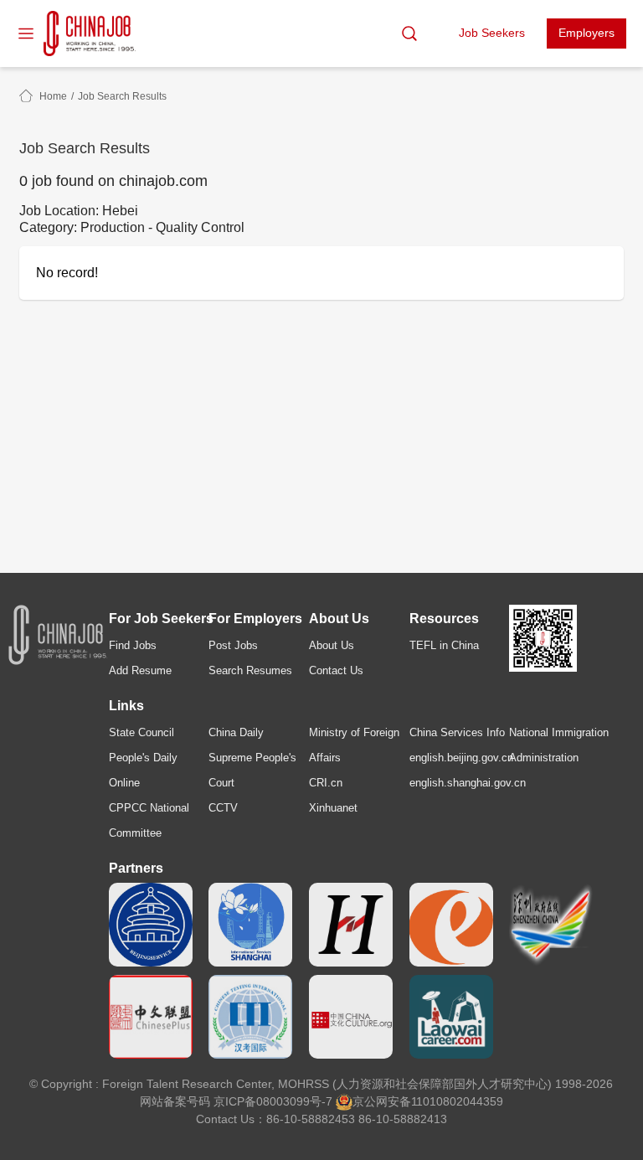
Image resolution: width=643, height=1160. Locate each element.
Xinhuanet (333, 808)
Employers (586, 32)
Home (53, 96)
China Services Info (457, 732)
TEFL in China (444, 645)
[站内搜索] (409, 33)
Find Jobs (133, 645)
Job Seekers (492, 32)
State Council (141, 732)
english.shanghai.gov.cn (467, 782)
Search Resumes (250, 670)
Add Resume (140, 670)
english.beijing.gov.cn (461, 757)
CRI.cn (325, 782)
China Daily (236, 732)
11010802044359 (457, 1101)
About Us (331, 645)
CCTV (223, 808)
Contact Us (336, 670)
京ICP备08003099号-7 (272, 1101)
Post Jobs (233, 645)
